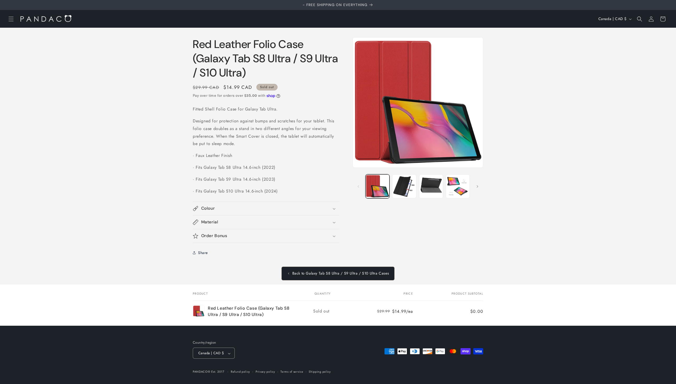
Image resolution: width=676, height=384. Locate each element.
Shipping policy (320, 371)
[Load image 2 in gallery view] (404, 186)
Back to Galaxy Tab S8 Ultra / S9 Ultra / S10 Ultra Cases (340, 273)
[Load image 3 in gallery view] (431, 186)
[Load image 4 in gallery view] (458, 186)
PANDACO (200, 372)
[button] (11, 19)
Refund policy (240, 371)
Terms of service (291, 371)
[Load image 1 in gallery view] (377, 186)
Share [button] (203, 252)
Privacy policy (265, 371)
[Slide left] (358, 186)
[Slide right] (477, 186)
